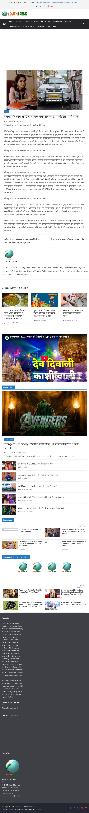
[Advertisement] (44, 45)
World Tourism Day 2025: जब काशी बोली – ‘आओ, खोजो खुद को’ (37, 486)
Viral (6, 111)
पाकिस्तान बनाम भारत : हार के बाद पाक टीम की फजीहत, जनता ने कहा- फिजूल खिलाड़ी (41, 508)
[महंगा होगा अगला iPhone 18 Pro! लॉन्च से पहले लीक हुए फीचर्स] (9, 465)
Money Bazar (27, 26)
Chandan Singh (20, 452)
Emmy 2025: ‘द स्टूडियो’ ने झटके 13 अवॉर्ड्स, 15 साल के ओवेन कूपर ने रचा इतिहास (41, 497)
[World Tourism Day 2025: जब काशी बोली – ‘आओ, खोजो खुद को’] (9, 487)
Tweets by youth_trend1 (10, 708)
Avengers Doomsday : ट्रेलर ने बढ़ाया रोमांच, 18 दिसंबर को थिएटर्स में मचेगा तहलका (41, 446)
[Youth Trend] (4, 24)
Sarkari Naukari (14, 26)
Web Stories (52, 26)
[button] (36, 21)
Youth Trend (19, 121)
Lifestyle (44, 22)
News (10, 22)
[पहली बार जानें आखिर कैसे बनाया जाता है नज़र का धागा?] (74, 294)
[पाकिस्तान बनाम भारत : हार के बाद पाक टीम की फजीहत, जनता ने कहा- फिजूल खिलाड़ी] (9, 510)
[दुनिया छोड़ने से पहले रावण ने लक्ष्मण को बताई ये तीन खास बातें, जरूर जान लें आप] (44, 294)
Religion (18, 22)
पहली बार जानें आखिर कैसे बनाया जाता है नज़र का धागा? (73, 313)
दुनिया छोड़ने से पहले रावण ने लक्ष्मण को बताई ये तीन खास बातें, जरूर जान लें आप (44, 313)
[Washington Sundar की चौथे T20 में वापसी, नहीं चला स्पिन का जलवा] (9, 476)
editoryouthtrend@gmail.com (12, 796)
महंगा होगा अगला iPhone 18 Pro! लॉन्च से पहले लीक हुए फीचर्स (35, 464)
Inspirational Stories (60, 22)
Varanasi (41, 26)
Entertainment (30, 22)
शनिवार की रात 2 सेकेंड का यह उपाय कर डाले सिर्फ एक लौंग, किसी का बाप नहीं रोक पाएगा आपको (22, 241)
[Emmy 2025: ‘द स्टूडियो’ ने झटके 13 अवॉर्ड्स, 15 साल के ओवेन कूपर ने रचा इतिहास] (9, 499)
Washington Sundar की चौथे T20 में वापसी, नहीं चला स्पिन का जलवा (38, 475)
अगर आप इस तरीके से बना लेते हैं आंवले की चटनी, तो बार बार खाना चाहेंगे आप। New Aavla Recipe (14, 314)
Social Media (6, 785)
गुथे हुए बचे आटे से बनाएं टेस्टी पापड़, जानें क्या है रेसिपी (67, 239)
